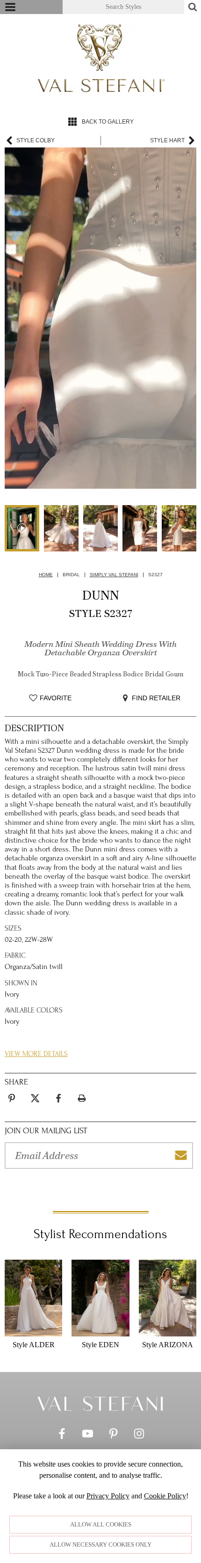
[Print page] (82, 1098)
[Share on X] (35, 1098)
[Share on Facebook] (58, 1098)
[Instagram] (139, 1436)
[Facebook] (62, 1436)
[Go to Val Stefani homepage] (100, 58)
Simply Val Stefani (114, 574)
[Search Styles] (192, 7)
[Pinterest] (113, 1436)
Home (46, 574)
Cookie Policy (165, 1496)
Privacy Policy (107, 1496)
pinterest (12, 1092)
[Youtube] (87, 1436)
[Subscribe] (180, 1155)
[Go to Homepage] (100, 1403)
